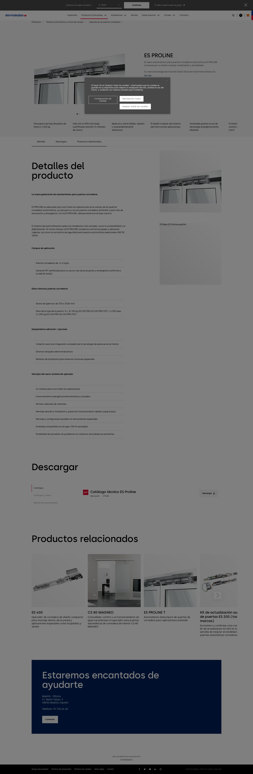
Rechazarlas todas (131, 99)
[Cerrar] (166, 81)
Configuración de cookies (102, 100)
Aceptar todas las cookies (135, 106)
